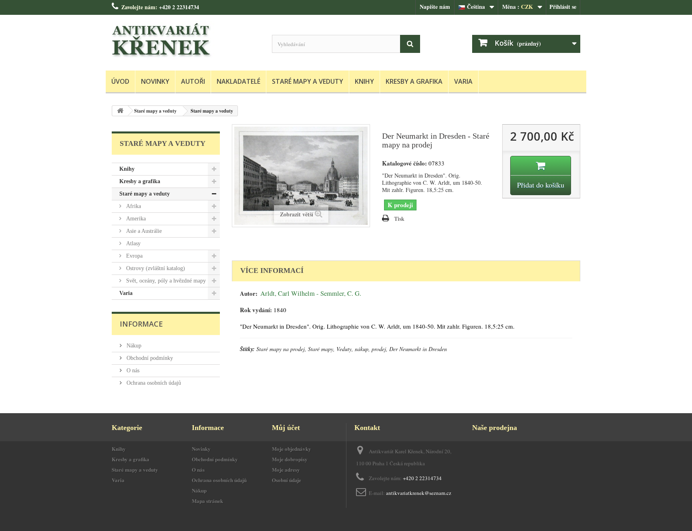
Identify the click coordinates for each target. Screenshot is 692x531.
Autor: (248, 293)
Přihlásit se (562, 6)
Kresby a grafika (414, 81)
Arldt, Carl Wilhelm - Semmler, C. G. (310, 293)
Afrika (133, 206)
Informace (141, 324)
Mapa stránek (207, 501)
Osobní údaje (286, 480)
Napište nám (435, 6)
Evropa (134, 256)
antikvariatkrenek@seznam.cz (418, 493)
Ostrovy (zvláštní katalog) (155, 268)
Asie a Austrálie (143, 231)
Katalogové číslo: (404, 163)
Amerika (135, 219)
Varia (463, 81)
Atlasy (133, 243)
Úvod (120, 81)
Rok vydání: (256, 310)
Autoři (193, 81)
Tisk (399, 218)
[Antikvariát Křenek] (186, 41)
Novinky (155, 81)
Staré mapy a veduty (307, 81)
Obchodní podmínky (149, 358)
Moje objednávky (291, 448)
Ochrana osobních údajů (153, 383)
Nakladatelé (238, 81)
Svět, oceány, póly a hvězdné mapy (165, 281)
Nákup (133, 346)
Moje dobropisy (290, 459)
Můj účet (286, 428)
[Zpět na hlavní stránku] (120, 111)
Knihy (364, 81)
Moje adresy (286, 469)
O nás (132, 370)
